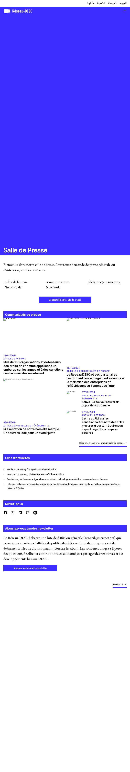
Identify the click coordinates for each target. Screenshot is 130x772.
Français (112, 3)
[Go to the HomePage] (17, 10)
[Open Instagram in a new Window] (28, 512)
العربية (123, 3)
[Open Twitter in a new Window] (13, 512)
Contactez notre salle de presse (65, 299)
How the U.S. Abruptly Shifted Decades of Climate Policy (35, 474)
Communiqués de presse (94, 371)
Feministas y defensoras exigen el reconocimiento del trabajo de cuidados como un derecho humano (57, 479)
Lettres (99, 415)
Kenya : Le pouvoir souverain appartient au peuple (101, 403)
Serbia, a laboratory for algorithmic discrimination (31, 469)
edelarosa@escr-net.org (104, 282)
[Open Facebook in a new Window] (5, 512)
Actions (21, 358)
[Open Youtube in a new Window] (35, 512)
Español (101, 3)
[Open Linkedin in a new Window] (20, 512)
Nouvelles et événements (32, 425)
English (90, 3)
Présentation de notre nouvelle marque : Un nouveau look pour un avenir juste (31, 431)
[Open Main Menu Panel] (125, 10)
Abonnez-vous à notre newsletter (30, 568)
